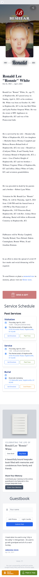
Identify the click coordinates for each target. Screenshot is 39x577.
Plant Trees (27, 336)
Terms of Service (25, 567)
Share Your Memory (14, 487)
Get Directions (11, 336)
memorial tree (28, 276)
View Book (10, 454)
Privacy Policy (13, 567)
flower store (27, 279)
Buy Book (22, 454)
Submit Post (19, 524)
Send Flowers (27, 387)
